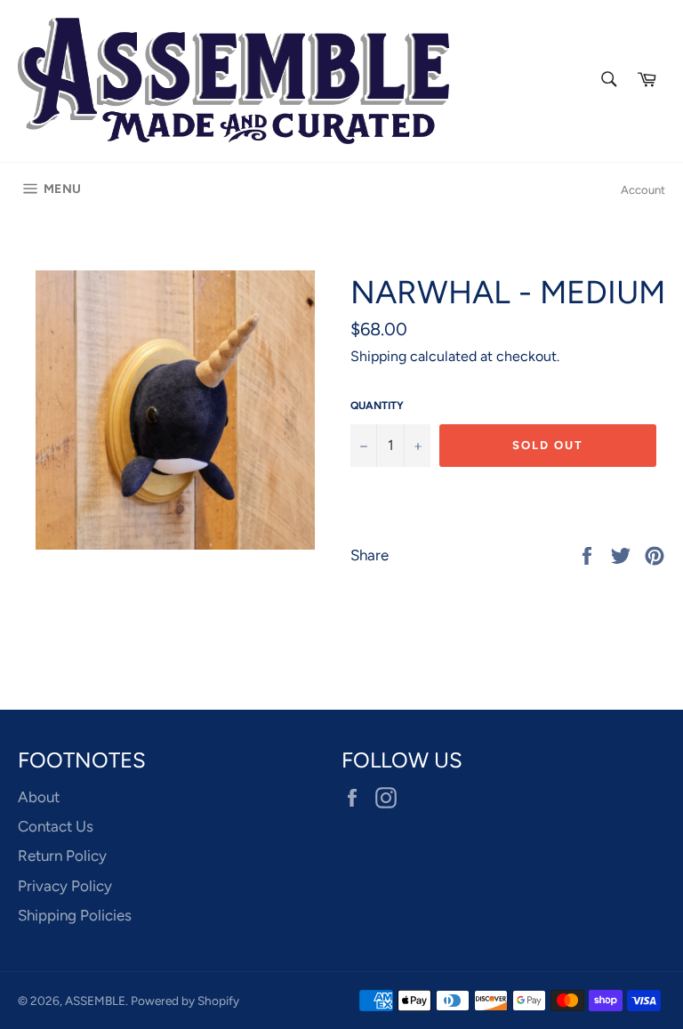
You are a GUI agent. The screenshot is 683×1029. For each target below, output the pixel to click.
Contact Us (55, 826)
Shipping (378, 356)
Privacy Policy (65, 886)
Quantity (377, 405)
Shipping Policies (75, 915)
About (39, 797)
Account (643, 190)
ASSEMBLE (95, 1000)
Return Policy (62, 855)
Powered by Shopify (185, 1000)
